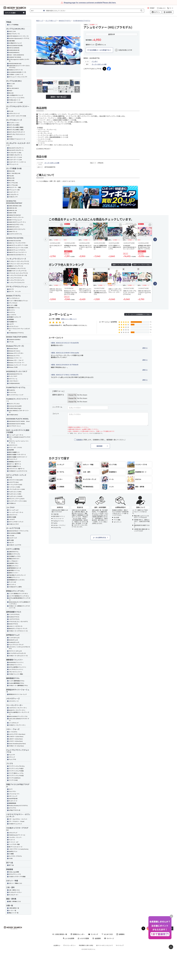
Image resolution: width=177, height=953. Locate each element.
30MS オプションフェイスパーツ (18, 252)
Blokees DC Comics (14, 351)
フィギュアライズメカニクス (16, 282)
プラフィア (12, 757)
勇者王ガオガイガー (14, 558)
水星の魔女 (12, 41)
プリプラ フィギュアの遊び (16, 768)
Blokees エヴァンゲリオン (16, 353)
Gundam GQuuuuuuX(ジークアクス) (19, 38)
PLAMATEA (12, 390)
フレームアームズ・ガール (16, 435)
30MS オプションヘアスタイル (17, 250)
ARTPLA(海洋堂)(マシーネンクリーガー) (19, 713)
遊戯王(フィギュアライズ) (16, 266)
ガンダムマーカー (13, 895)
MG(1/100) (12, 171)
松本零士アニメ (13, 851)
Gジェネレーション (14, 122)
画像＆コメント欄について (69, 319)
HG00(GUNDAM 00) (14, 50)
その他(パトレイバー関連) (16, 674)
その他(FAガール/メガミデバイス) (18, 471)
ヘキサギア (12, 519)
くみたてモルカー (14, 381)
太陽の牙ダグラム (13, 551)
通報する (145, 348)
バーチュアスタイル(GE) (15, 484)
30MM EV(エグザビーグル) (16, 224)
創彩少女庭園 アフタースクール (17, 454)
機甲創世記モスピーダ (15, 568)
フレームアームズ (13, 510)
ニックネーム (57, 407)
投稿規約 (79, 440)
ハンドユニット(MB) (14, 487)
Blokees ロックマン (14, 355)
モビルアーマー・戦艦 (15, 187)
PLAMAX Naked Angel (15, 408)
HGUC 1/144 (12, 31)
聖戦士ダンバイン (13, 566)
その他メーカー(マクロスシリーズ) (18, 631)
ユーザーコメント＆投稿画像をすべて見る (137, 314)
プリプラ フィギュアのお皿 (16, 775)
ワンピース (12, 840)
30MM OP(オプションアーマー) (17, 222)
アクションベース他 (14, 190)
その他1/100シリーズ (14, 100)
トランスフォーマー (14, 794)
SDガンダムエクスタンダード (17, 132)
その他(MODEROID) (14, 383)
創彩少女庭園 (12, 517)
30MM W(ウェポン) (14, 227)
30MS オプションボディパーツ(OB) (18, 245)
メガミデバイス (13, 445)
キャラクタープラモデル (15, 856)
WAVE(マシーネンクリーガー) (17, 710)
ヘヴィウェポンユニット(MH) (17, 489)
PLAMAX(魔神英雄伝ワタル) (16, 683)
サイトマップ (120, 945)
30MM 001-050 (13, 208)
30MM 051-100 (13, 210)
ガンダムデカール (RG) (15, 152)
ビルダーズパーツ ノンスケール (17, 162)
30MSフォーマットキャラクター (17, 243)
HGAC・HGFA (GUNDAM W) (16, 55)
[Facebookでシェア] (109, 69)
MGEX (10, 90)
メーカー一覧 (12, 910)
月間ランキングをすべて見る (141, 265)
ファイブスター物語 (14, 844)
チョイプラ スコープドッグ (16, 644)
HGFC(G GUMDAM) (14, 48)
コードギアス (12, 315)
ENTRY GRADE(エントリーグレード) (18, 36)
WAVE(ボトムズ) (13, 640)
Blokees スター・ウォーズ (16, 360)
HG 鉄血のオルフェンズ (15, 43)
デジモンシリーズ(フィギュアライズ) (19, 264)
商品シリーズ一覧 (13, 913)
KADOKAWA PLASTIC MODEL (17, 424)
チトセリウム (12, 392)
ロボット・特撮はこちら (15, 883)
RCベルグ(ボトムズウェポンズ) (17, 653)
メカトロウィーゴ (13, 701)
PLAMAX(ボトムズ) (14, 642)
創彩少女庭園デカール (15, 466)
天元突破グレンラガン (15, 556)
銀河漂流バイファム (14, 307)
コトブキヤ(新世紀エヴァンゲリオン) (19, 596)
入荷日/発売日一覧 (14, 908)
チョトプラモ (12, 759)
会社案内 (56, 945)
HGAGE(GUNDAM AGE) (15, 63)
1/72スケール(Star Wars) (16, 741)
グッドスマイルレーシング (16, 395)
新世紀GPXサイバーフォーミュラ (18, 694)
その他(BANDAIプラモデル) (16, 333)
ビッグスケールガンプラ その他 (17, 116)
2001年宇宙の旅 (13, 798)
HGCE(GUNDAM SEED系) (16, 45)
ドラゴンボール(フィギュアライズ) (18, 273)
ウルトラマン (12, 791)
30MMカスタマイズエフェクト (17, 229)
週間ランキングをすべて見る (121, 265)
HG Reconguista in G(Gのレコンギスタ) (19, 60)
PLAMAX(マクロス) (14, 617)
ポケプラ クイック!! (15, 291)
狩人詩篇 (11, 540)
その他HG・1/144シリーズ (16, 74)
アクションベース (13, 164)
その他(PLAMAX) (13, 415)
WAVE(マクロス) (13, 624)
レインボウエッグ (13, 723)
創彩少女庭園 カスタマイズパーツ (18, 457)
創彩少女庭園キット (14, 452)
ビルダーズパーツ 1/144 (15, 157)
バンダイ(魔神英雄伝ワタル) (16, 681)
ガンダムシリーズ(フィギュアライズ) (19, 261)
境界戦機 (11, 319)
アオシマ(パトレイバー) (15, 672)
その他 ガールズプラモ (15, 545)
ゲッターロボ (12, 582)
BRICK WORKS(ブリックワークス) (18, 716)
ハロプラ (11, 324)
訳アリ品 (11, 865)
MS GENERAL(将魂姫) (15, 533)
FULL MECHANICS (14, 88)
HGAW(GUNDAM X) (14, 52)
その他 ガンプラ (13, 197)
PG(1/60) (11, 176)
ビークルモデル (13, 732)
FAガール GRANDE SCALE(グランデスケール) (19, 438)
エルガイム (12, 312)
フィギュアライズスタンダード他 (18, 275)
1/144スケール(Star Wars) (16, 736)
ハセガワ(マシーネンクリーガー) (18, 708)
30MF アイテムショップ (15, 220)
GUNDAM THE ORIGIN (15, 57)
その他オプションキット (15, 824)
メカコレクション (13, 326)
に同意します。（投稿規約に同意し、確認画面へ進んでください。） (101, 440)
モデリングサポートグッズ (16, 522)
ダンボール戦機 (13, 305)
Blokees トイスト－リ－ (15, 358)
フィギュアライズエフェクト (16, 280)
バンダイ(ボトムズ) (14, 637)
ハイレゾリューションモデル (16, 97)
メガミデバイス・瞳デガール (16, 468)
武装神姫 (11, 450)
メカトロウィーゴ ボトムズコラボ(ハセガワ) (19, 648)
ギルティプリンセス (14, 403)
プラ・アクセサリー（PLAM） (17, 821)
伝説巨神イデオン (13, 563)
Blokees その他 (13, 367)
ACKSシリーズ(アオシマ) (15, 626)
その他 (10, 858)
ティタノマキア (13, 376)
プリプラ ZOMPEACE (14, 778)
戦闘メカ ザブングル (14, 554)
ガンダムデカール (13, 194)
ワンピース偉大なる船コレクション (18, 300)
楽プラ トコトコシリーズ (15, 847)
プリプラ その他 (13, 780)
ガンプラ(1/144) (13, 183)
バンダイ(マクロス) (14, 614)
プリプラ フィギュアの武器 (16, 771)
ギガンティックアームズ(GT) (16, 498)
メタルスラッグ (13, 833)
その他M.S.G (12, 503)
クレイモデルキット (14, 298)
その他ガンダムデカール (15, 155)
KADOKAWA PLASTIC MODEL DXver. (19, 421)
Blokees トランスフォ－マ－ (17, 362)
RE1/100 (11, 93)
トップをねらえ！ (13, 561)
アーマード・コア (13, 842)
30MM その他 (12, 213)
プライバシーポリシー (69, 945)
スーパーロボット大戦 (99, 64)
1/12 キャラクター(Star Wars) (17, 734)
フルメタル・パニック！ (15, 837)
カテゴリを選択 (10, 13)
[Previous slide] (36, 50)
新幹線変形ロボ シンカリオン (17, 580)
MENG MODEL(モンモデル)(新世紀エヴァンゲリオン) (19, 603)
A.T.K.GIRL (11, 535)
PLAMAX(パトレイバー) (15, 665)
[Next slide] (80, 50)
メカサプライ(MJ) (14, 482)
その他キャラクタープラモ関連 (17, 876)
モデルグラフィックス (15, 874)
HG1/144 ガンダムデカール (16, 150)
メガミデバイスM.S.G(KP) (16, 480)
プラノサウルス (13, 303)
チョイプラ (12, 755)
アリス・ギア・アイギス (15, 447)
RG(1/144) (11, 178)
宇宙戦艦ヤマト (13, 322)
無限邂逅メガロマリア (15, 461)
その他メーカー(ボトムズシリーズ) (18, 656)
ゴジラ (10, 789)
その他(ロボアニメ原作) (15, 587)
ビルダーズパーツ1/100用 (16, 102)
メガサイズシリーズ (14, 113)
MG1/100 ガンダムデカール (16, 148)
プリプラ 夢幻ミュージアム (16, 773)
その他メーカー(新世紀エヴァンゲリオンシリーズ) (19, 607)
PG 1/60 (11, 111)
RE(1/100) (11, 180)
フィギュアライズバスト (15, 278)
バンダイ (95, 61)
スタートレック (13, 796)
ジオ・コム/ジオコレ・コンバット (18, 819)
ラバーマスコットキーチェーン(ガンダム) (19, 329)
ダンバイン (12, 310)
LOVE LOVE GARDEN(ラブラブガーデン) (19, 719)
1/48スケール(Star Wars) (16, 739)
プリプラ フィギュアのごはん (17, 766)
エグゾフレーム (13, 379)
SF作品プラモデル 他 (14, 810)
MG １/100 (12, 83)
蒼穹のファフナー (13, 573)
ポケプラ (11, 289)
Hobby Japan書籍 (14, 872)
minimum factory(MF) (15, 406)
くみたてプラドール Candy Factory (18, 849)
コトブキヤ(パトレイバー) (16, 669)
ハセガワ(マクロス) (14, 619)
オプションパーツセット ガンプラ (18, 77)
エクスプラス (12, 808)
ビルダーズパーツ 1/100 (15, 159)
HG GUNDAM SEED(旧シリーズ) (17, 72)
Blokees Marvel (13, 348)
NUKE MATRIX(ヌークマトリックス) (18, 531)
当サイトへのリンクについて (104, 945)
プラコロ (11, 342)
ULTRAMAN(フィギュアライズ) (17, 268)
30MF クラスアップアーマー (16, 217)
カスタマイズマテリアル (15, 234)
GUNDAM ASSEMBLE (14, 339)
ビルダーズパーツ (13, 192)
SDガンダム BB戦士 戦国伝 (16, 127)
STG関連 (11, 854)
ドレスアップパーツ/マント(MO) (18, 501)
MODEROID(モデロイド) (15, 374)
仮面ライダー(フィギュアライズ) (17, 271)
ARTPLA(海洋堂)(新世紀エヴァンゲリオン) (19, 599)
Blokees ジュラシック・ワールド (18, 365)
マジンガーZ (12, 584)
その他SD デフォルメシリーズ (17, 139)
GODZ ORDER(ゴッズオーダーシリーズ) (19, 411)
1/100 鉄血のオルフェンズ (16, 95)
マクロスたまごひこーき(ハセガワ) (18, 621)
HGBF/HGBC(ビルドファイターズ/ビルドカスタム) (19, 66)
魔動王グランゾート (14, 577)
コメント (55, 413)
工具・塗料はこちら (14, 890)
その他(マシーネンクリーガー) (17, 725)
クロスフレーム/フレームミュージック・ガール (18, 442)
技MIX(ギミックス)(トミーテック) (18, 628)
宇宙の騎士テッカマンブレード (17, 575)
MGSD (10, 137)
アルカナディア (13, 459)
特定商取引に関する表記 (86, 945)
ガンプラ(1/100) (13, 185)
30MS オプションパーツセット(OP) (18, 247)
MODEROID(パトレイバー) (16, 662)
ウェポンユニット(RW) (15, 494)
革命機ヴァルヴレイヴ (15, 317)
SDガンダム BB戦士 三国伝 (16, 129)
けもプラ (11, 542)
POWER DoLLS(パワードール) (17, 835)
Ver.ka (10, 86)
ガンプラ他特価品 (13, 24)
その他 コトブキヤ (14, 524)
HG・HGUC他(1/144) (14, 173)
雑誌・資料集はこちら (15, 901)
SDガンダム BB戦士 (14, 125)
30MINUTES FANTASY (15, 215)
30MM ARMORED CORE (15, 206)
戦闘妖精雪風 (12, 803)
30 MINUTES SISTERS (15, 240)
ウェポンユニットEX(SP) (15, 496)
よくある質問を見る (99, 537)
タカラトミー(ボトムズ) (15, 651)
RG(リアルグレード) (14, 34)
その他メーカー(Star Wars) (16, 746)
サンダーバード (13, 801)
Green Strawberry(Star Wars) (17, 743)
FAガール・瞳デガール (15, 464)
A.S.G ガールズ (13, 538)
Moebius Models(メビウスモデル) (18, 805)
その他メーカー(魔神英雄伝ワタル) (18, 685)
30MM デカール (13, 231)
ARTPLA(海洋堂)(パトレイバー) (17, 667)
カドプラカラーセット (15, 426)
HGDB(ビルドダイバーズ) (16, 70)
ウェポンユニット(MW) (15, 491)
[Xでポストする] (104, 69)
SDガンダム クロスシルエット (17, 134)
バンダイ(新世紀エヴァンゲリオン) (18, 593)
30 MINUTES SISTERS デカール (17, 255)
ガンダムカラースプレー (15, 892)
